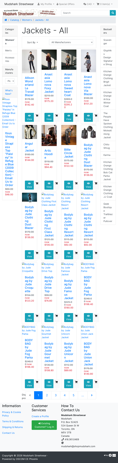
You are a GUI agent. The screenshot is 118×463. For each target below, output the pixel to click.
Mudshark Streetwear (19, 4)
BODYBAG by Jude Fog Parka (88, 286)
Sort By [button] (31, 42)
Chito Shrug (106, 146)
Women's (27, 19)
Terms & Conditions (12, 421)
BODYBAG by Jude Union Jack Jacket (88, 354)
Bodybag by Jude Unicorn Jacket (68, 352)
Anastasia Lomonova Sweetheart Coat (68, 85)
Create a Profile (40, 416)
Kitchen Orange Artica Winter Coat (107, 99)
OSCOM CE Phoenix (27, 459)
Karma (106, 155)
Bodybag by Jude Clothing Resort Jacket (68, 225)
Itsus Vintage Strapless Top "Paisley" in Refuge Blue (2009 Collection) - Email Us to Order (9, 159)
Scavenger (107, 41)
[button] (45, 4)
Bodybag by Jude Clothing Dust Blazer (88, 155)
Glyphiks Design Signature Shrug (108, 57)
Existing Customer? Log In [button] (44, 425)
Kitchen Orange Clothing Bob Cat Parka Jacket (108, 171)
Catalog (14, 19)
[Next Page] (91, 395)
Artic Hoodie (48, 154)
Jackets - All (42, 19)
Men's (8, 50)
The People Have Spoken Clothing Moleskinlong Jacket (108, 125)
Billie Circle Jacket (68, 153)
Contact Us (8, 432)
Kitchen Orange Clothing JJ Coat (108, 191)
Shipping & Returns (12, 427)
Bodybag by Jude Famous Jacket (68, 289)
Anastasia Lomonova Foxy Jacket (49, 83)
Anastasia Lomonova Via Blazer (88, 85)
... (82, 395)
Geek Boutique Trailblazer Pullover (108, 212)
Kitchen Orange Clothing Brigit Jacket (108, 78)
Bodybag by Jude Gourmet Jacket (49, 352)
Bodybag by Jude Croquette (29, 284)
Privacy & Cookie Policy (11, 414)
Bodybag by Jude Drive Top (48, 284)
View (29, 119)
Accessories (9, 59)
